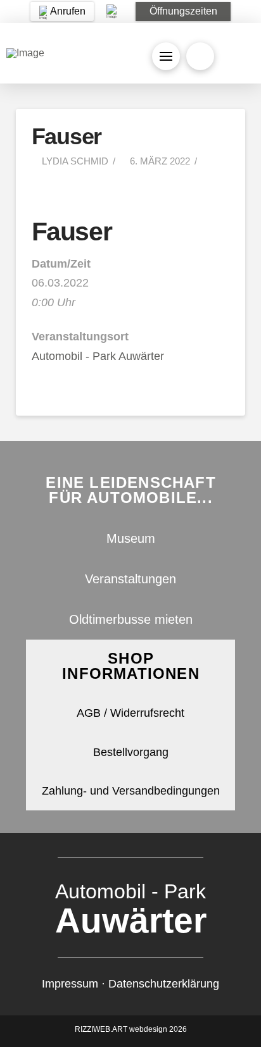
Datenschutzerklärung (163, 983)
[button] (183, 11)
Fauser (71, 231)
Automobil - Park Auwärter (98, 356)
